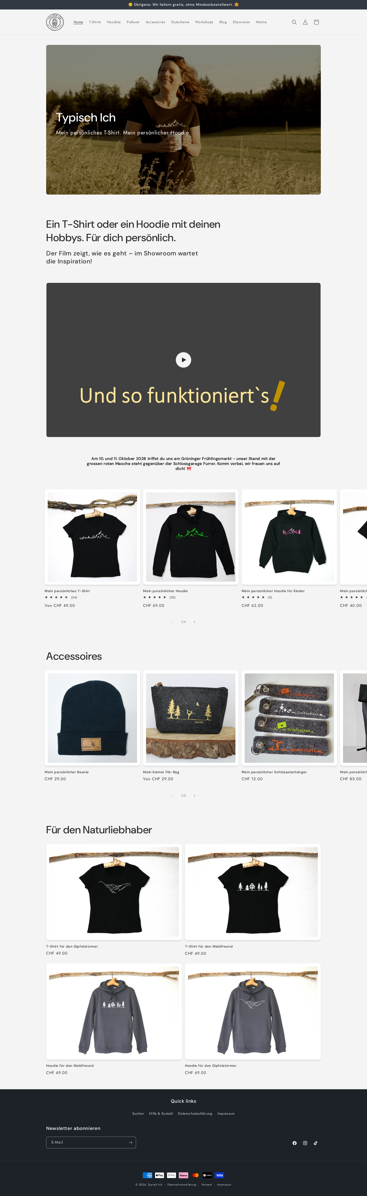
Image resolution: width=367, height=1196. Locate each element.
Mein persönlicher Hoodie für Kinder (273, 591)
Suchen (138, 1113)
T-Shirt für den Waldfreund (209, 946)
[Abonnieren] (130, 1142)
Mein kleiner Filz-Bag (161, 772)
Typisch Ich (155, 1185)
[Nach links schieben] (172, 622)
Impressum (226, 1113)
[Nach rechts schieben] (194, 622)
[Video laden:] (183, 360)
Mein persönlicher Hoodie (165, 591)
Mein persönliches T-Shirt (67, 591)
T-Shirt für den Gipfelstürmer (72, 946)
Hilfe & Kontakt (161, 1113)
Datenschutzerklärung (195, 1113)
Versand (206, 1184)
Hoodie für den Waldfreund (70, 1066)
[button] (294, 22)
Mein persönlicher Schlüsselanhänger (274, 772)
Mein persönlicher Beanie (67, 772)
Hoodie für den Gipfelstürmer (211, 1066)
